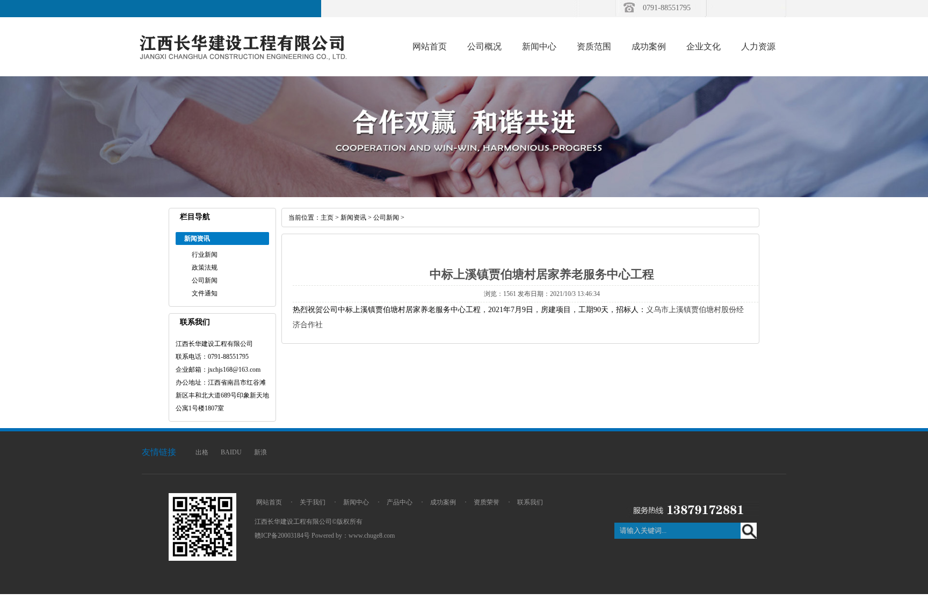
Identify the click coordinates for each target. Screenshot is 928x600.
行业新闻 (205, 254)
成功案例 (649, 46)
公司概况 (484, 46)
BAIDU (231, 452)
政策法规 (205, 267)
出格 (201, 452)
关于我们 (312, 502)
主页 (327, 217)
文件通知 (205, 293)
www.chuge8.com (372, 535)
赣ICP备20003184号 (282, 535)
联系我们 (530, 502)
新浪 (260, 452)
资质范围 (594, 46)
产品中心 (399, 502)
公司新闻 (205, 280)
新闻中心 (539, 46)
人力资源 (758, 46)
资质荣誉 (486, 502)
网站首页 (429, 46)
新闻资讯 (353, 217)
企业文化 (703, 46)
